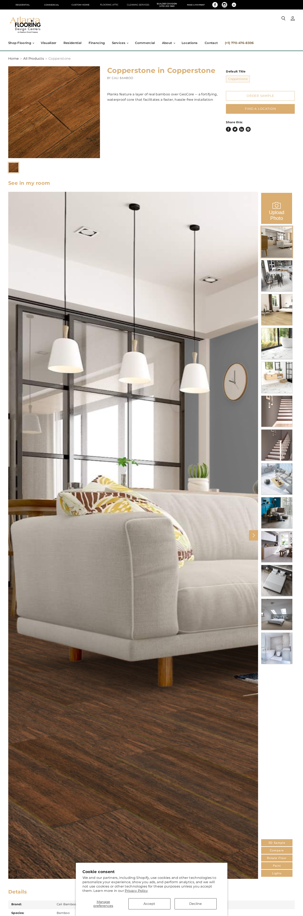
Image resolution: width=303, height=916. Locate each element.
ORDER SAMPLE (260, 96)
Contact (211, 43)
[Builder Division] (167, 4)
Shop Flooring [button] (20, 43)
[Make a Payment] (195, 4)
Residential (72, 43)
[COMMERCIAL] (51, 4)
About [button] (167, 43)
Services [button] (119, 43)
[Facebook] (215, 4)
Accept (149, 904)
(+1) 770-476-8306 (239, 43)
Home (13, 58)
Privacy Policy (136, 891)
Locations (190, 43)
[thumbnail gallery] (13, 167)
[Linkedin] (234, 4)
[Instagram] (224, 4)
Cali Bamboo (122, 78)
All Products (33, 58)
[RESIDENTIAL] (22, 4)
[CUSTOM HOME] (80, 4)
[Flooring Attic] (109, 4)
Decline (195, 904)
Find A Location (260, 109)
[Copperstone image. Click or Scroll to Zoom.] (54, 112)
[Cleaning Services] (138, 4)
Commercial (145, 43)
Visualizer (48, 43)
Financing (97, 43)
